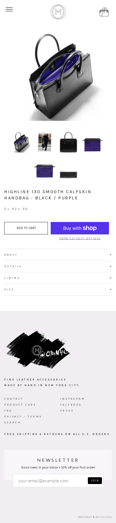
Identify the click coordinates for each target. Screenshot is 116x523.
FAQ (8, 410)
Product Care (20, 404)
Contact (14, 398)
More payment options (80, 238)
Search (12, 422)
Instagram (72, 398)
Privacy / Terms (23, 416)
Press (67, 410)
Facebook (71, 404)
